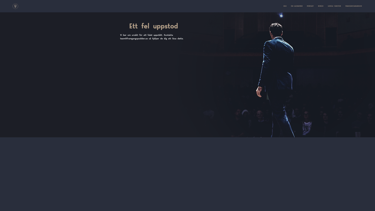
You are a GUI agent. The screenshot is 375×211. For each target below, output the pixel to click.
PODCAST (310, 6)
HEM (286, 6)
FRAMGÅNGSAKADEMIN (353, 6)
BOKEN (320, 6)
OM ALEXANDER (296, 6)
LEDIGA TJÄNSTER (334, 6)
